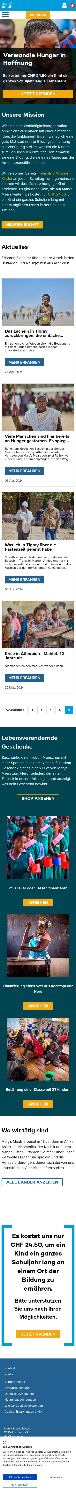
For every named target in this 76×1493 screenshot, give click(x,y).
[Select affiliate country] (72, 5)
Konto (9, 1374)
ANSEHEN (38, 902)
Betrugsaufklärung (17, 1388)
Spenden (38, 15)
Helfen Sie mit (22, 224)
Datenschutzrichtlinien (20, 1394)
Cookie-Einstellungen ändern (24, 1412)
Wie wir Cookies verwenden (24, 1406)
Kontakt (10, 1368)
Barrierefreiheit (15, 1382)
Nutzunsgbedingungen (20, 1400)
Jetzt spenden (38, 93)
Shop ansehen (38, 798)
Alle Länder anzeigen (32, 1182)
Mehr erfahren (26, 362)
